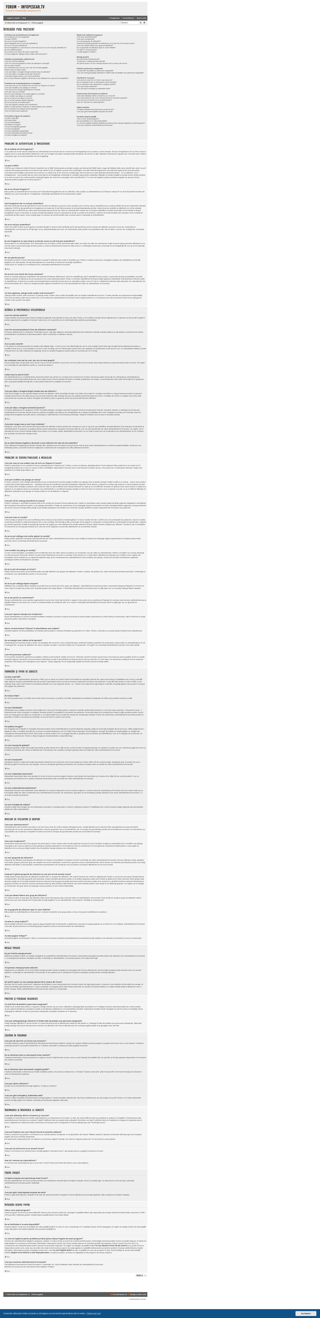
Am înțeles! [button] (306, 1313)
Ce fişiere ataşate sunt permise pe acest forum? (95, 109)
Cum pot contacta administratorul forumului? (95, 125)
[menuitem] (23, 18)
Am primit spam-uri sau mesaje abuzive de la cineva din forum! (102, 63)
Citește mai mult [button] (93, 1313)
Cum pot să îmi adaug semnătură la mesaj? (22, 90)
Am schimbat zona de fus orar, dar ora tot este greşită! (26, 68)
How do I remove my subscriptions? (90, 102)
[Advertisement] (75, 1284)
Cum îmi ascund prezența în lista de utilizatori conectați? (27, 63)
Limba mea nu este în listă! (15, 70)
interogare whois (54, 1243)
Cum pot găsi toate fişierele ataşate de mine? (95, 112)
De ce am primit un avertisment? (17, 102)
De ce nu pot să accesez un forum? (18, 98)
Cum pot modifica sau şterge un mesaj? (21, 88)
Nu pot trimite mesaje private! (88, 59)
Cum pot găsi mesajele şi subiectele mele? (93, 89)
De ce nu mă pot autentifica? (16, 46)
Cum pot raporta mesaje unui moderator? (21, 105)
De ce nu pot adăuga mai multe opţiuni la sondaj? (25, 94)
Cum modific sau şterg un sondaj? (18, 96)
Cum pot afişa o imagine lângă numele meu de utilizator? (27, 72)
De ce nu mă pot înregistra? (15, 41)
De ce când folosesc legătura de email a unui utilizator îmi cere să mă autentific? (37, 78)
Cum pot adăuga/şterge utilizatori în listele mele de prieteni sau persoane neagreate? (110, 73)
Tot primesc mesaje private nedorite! (91, 61)
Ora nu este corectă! (13, 66)
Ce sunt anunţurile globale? (15, 127)
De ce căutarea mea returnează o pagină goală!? (96, 84)
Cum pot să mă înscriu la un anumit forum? (94, 100)
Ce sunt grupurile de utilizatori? (89, 41)
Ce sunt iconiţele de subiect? (16, 135)
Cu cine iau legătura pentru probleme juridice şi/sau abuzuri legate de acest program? (111, 123)
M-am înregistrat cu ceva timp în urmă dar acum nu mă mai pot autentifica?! (35, 48)
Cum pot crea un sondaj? (15, 92)
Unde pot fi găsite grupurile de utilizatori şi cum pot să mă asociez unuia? (106, 43)
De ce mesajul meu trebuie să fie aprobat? (21, 109)
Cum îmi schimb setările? (15, 61)
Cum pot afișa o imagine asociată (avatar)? (22, 74)
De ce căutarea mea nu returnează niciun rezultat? (96, 82)
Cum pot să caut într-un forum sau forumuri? (94, 80)
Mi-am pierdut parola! (13, 50)
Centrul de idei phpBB (137, 1227)
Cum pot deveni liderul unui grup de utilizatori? (95, 46)
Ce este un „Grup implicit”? (87, 50)
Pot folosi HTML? (11, 120)
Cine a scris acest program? (88, 119)
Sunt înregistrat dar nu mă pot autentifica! (21, 43)
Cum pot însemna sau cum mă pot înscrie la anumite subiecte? (102, 98)
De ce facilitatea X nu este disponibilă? (92, 121)
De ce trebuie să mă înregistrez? (17, 37)
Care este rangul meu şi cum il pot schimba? (22, 76)
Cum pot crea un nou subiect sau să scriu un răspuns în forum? (30, 86)
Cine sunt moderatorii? (85, 39)
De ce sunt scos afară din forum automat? (21, 52)
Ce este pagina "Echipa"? (86, 52)
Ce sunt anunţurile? (12, 129)
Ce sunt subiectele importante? (17, 131)
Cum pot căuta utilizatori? (87, 86)
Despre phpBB (42, 1215)
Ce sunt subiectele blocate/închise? (18, 133)
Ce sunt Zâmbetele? (12, 123)
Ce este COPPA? (11, 39)
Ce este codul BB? (12, 118)
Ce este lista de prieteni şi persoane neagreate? (95, 71)
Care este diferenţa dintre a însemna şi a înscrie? (96, 96)
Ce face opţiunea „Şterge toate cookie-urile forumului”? (26, 54)
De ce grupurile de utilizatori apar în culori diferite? (96, 48)
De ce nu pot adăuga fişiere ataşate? (19, 100)
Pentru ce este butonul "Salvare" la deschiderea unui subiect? (28, 107)
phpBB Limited (83, 1213)
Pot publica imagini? (13, 125)
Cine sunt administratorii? (87, 37)
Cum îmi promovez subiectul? (16, 111)
